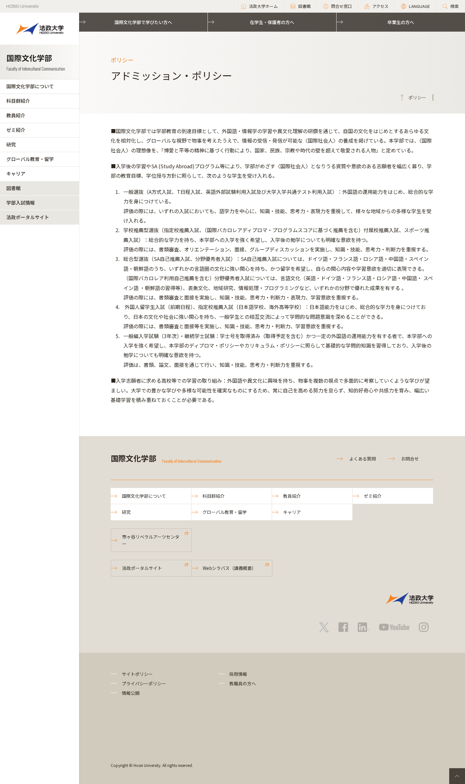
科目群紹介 (18, 100)
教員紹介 (15, 115)
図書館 (13, 188)
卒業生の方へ (401, 22)
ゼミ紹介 (15, 130)
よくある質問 (362, 458)
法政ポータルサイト (27, 217)
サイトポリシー (137, 674)
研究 (11, 144)
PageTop (457, 776)
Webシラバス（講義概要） (229, 568)
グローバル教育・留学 (30, 159)
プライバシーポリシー (144, 683)
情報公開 (131, 693)
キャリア (15, 173)
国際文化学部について (30, 86)
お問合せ (410, 458)
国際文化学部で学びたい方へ (143, 22)
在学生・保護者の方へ (272, 22)
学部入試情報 (20, 202)
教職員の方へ (242, 683)
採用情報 (238, 674)
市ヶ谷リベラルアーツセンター (150, 540)
